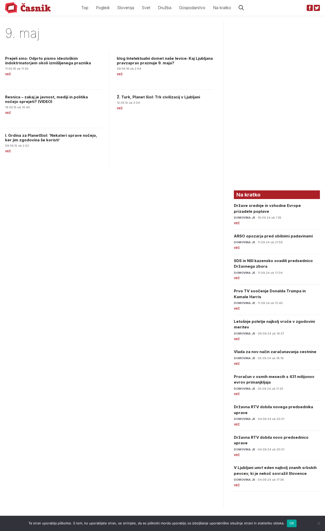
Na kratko (222, 7)
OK (291, 523)
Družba (164, 7)
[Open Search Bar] (241, 8)
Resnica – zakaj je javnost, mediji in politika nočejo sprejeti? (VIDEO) (46, 99)
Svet (146, 7)
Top (84, 7)
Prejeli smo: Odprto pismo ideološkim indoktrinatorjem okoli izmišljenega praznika (48, 60)
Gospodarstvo (192, 7)
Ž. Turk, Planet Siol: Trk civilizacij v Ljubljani (158, 97)
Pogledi (102, 7)
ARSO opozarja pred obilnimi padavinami (273, 236)
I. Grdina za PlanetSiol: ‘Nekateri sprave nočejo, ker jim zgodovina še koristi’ (51, 137)
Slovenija (125, 7)
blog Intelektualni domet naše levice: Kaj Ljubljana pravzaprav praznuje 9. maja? (165, 60)
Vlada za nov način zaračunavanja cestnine (275, 351)
